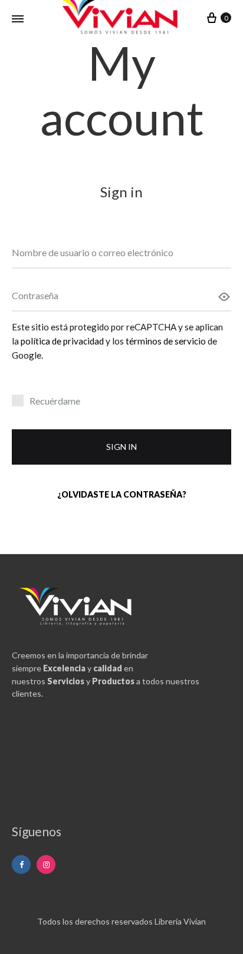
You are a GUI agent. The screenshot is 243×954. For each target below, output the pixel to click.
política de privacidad (62, 341)
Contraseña (35, 295)
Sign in (121, 447)
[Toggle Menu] (18, 18)
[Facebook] (21, 864)
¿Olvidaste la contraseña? (121, 494)
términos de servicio (166, 341)
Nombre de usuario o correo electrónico (92, 252)
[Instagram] (46, 864)
